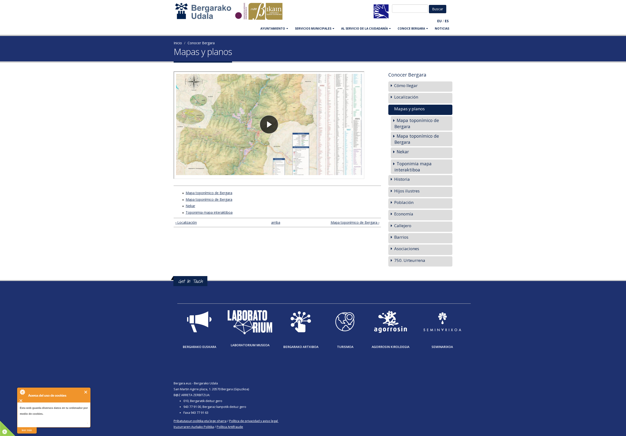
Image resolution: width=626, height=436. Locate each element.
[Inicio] (231, 13)
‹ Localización (186, 222)
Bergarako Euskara (199, 347)
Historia (402, 179)
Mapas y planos (409, 109)
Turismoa (345, 347)
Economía (403, 214)
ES (447, 21)
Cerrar (86, 392)
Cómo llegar (406, 85)
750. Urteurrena (409, 260)
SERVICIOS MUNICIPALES (313, 28)
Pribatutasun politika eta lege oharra (200, 421)
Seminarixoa (442, 347)
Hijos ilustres (407, 191)
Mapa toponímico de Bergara (209, 192)
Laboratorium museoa (250, 345)
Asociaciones (406, 248)
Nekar (190, 205)
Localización (406, 97)
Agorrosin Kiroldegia (390, 347)
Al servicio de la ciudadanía (364, 28)
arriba (275, 222)
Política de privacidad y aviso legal (253, 421)
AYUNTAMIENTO (272, 28)
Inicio (178, 43)
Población (404, 202)
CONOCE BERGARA (411, 28)
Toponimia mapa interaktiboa (209, 212)
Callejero (402, 225)
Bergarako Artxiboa (300, 347)
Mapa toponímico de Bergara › (355, 222)
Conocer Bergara (201, 43)
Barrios (401, 237)
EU (439, 21)
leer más (27, 430)
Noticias (442, 28)
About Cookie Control (22, 392)
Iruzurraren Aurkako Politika (194, 427)
